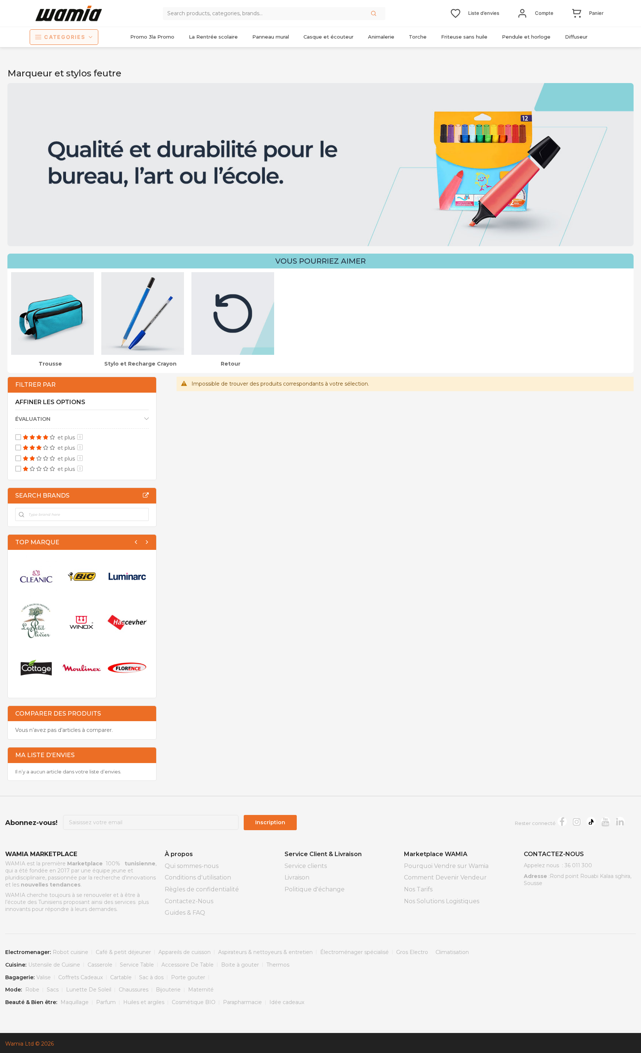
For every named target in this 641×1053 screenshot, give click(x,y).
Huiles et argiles (143, 1002)
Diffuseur (576, 37)
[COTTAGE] (36, 668)
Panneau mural (270, 37)
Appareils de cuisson (184, 952)
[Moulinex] (82, 668)
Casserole (100, 964)
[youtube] (605, 821)
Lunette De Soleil (88, 989)
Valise (43, 977)
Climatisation (452, 952)
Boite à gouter (240, 964)
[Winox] (82, 622)
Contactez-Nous (189, 901)
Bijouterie (168, 989)
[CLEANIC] (36, 576)
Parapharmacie (242, 1002)
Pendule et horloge (526, 37)
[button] (374, 13)
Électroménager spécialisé (354, 952)
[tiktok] (591, 821)
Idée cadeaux (286, 1002)
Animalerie (381, 37)
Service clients (306, 865)
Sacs (53, 989)
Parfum (106, 1002)
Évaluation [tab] (32, 419)
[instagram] (576, 821)
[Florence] (127, 668)
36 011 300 (578, 865)
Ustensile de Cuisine (54, 964)
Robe (32, 989)
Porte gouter (188, 977)
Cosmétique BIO (194, 1002)
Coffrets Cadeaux (80, 977)
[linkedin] (620, 821)
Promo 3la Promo (152, 37)
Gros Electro (412, 952)
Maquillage (74, 1002)
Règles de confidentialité (202, 889)
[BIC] (82, 576)
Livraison (297, 877)
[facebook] (562, 821)
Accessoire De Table (187, 964)
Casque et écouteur (328, 37)
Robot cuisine (70, 952)
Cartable (121, 977)
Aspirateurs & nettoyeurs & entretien (265, 952)
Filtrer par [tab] (35, 384)
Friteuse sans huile (464, 37)
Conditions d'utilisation (198, 877)
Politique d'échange (315, 889)
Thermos (277, 964)
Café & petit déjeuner (123, 952)
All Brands (146, 495)
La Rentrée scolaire (213, 37)
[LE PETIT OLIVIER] (36, 622)
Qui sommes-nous (191, 865)
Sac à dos (151, 977)
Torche (418, 37)
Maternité (201, 989)
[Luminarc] (127, 576)
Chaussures (133, 989)
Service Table (137, 964)
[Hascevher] (127, 622)
